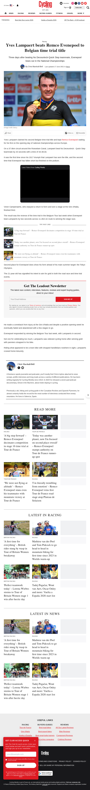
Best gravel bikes (45, 732)
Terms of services (35, 305)
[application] (45, 184)
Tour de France (25, 728)
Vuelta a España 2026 (48, 20)
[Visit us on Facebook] (79, 3)
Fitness (59, 13)
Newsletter (82, 133)
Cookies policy (79, 761)
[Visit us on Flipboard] (85, 3)
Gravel (70, 13)
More (80, 13)
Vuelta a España (25, 735)
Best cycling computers (45, 739)
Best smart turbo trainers (45, 735)
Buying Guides (46, 13)
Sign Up (21, 765)
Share (9, 133)
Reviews (31, 13)
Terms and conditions (47, 761)
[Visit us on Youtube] (82, 3)
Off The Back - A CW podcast (74, 20)
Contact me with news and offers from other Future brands (21, 759)
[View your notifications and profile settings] (17, 5)
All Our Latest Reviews (65, 728)
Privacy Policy (28, 773)
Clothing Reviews (65, 739)
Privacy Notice (72, 305)
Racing (21, 13)
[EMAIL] (23, 367)
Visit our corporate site (73, 782)
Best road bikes (45, 728)
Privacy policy (65, 761)
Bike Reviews (64, 732)
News (11, 13)
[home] (5, 13)
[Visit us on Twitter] (76, 3)
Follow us (70, 133)
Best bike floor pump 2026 (24, 20)
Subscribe (78, 7)
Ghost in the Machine (25, 383)
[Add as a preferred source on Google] (45, 773)
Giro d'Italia (25, 732)
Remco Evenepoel (70, 140)
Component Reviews (64, 735)
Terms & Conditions (18, 775)
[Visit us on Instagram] (72, 3)
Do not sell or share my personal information (53, 765)
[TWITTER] (19, 367)
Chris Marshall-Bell (35, 67)
